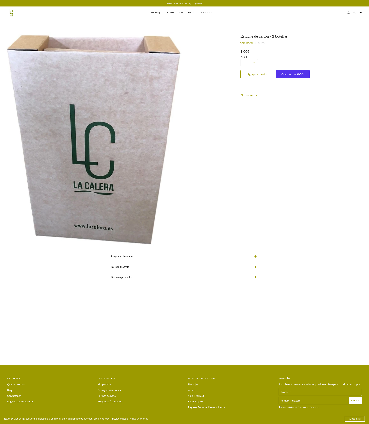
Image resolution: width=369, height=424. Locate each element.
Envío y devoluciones (109, 390)
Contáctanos (14, 395)
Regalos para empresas (20, 401)
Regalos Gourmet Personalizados (206, 407)
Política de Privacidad (297, 407)
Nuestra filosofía (120, 266)
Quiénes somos (16, 384)
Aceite (191, 390)
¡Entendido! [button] (355, 419)
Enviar (355, 400)
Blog (9, 390)
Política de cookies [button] (138, 419)
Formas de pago (107, 395)
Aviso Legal (314, 407)
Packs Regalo (195, 401)
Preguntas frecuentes (122, 256)
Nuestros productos (121, 277)
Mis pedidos (104, 384)
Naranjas (193, 384)
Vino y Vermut (196, 395)
